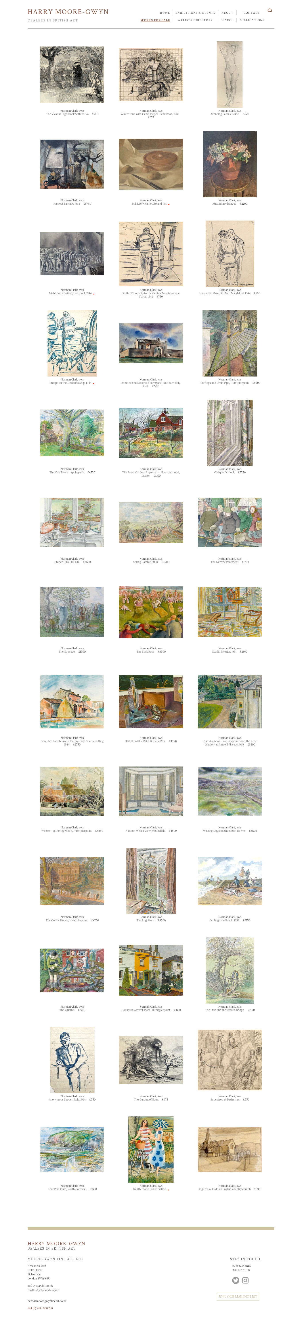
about (227, 13)
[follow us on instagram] (245, 1280)
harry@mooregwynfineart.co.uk (47, 1301)
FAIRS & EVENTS (241, 1265)
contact (252, 13)
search (227, 20)
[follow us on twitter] (235, 1280)
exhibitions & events (195, 13)
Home (165, 13)
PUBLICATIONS (241, 1270)
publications (251, 20)
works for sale (155, 20)
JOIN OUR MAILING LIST (238, 1297)
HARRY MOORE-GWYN (68, 11)
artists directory (195, 20)
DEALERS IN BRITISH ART (53, 20)
